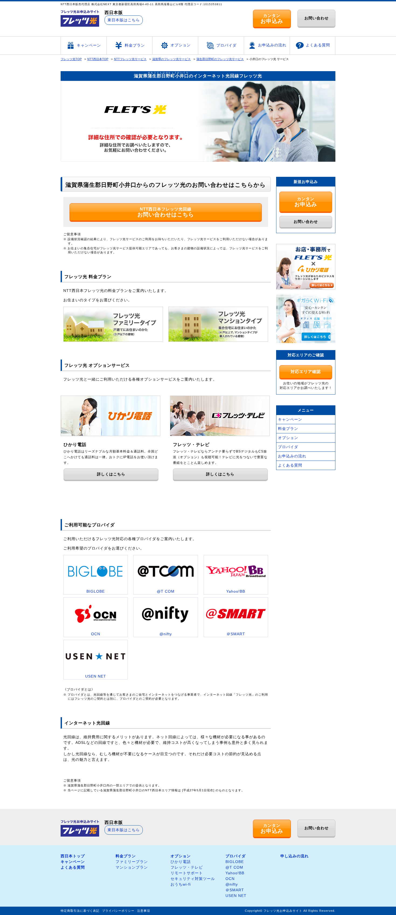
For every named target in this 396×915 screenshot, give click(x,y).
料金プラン (135, 45)
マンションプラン (132, 867)
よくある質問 (318, 45)
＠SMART (234, 890)
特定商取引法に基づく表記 (80, 910)
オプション (181, 45)
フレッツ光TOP (71, 59)
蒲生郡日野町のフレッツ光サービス (220, 59)
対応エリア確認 (306, 371)
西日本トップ (73, 856)
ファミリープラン (132, 861)
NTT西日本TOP (97, 59)
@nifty (231, 884)
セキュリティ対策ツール (193, 878)
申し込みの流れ (294, 856)
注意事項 (143, 910)
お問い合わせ (316, 18)
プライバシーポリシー (118, 910)
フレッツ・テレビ (187, 867)
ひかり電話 (181, 861)
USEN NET (235, 895)
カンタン (271, 18)
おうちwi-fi (181, 884)
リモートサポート (187, 873)
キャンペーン (89, 45)
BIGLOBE (234, 861)
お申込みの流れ (272, 45)
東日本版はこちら (123, 20)
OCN (230, 878)
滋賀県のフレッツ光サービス (171, 59)
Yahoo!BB (234, 873)
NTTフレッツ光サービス (130, 59)
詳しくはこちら (111, 474)
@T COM (234, 867)
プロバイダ (226, 45)
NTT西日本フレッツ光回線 (165, 212)
